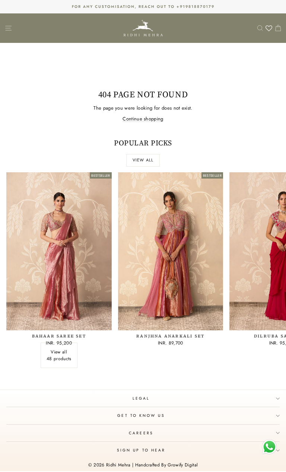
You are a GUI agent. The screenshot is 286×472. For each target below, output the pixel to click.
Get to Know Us (141, 415)
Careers (141, 433)
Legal (141, 398)
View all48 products (59, 355)
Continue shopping (143, 118)
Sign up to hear (141, 450)
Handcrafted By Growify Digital (166, 465)
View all (143, 160)
